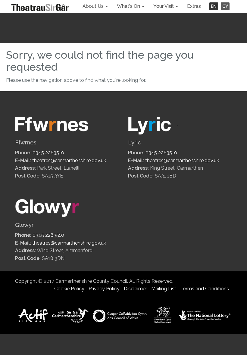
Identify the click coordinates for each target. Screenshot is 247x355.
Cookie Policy (69, 289)
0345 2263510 (48, 153)
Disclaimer (135, 289)
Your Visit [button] (164, 6)
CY (225, 6)
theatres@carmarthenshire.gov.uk (69, 160)
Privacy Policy (104, 289)
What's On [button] (129, 6)
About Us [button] (94, 6)
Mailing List (163, 289)
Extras (194, 6)
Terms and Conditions (204, 289)
